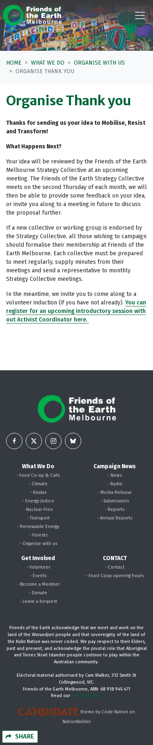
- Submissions (114, 501)
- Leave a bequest (38, 601)
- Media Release (115, 492)
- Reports (114, 509)
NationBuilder (76, 721)
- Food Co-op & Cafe (38, 475)
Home (14, 62)
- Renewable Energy (38, 526)
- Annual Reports (114, 518)
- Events (38, 575)
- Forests (38, 535)
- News (115, 475)
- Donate (38, 592)
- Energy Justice (38, 501)
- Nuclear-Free (38, 509)
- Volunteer (38, 567)
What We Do (47, 62)
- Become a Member (38, 584)
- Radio (114, 484)
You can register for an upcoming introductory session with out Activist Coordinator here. (76, 311)
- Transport (38, 518)
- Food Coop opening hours (115, 575)
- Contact (114, 567)
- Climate (38, 484)
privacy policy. (86, 695)
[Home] (32, 15)
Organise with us (99, 62)
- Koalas (38, 492)
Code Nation (115, 712)
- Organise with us (38, 543)
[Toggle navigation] (140, 15)
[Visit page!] (14, 441)
